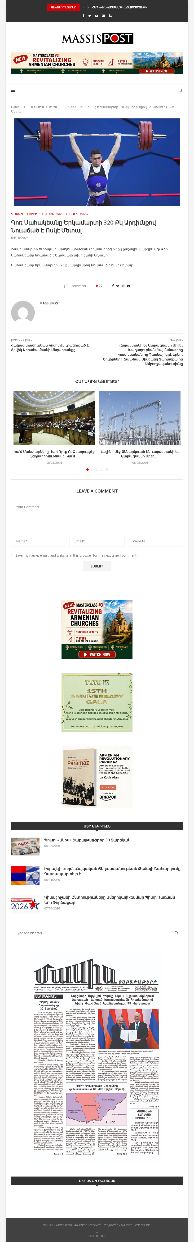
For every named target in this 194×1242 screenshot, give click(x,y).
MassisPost (50, 303)
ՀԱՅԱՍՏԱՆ (54, 214)
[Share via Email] (128, 286)
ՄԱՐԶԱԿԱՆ (78, 214)
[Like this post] (104, 286)
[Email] (103, 15)
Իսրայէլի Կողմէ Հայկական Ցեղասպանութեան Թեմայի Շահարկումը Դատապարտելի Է (112, 871)
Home (15, 107)
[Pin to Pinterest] (123, 286)
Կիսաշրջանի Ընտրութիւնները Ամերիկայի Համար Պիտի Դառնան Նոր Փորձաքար (109, 900)
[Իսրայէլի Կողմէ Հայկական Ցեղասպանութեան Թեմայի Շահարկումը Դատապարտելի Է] (25, 875)
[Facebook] (83, 15)
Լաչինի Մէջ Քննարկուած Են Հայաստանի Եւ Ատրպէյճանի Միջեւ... (140, 454)
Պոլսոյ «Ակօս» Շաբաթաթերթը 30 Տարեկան (87, 840)
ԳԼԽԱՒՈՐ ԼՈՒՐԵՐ (44, 107)
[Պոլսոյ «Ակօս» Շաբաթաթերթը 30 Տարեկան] (25, 846)
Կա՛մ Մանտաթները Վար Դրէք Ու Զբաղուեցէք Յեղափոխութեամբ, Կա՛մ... (54, 454)
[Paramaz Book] (97, 777)
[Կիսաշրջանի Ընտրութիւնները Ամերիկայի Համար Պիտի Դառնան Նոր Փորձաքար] (25, 904)
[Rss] (110, 15)
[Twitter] (89, 15)
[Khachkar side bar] (97, 629)
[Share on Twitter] (117, 286)
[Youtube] (96, 15)
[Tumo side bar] (97, 702)
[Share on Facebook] (113, 286)
